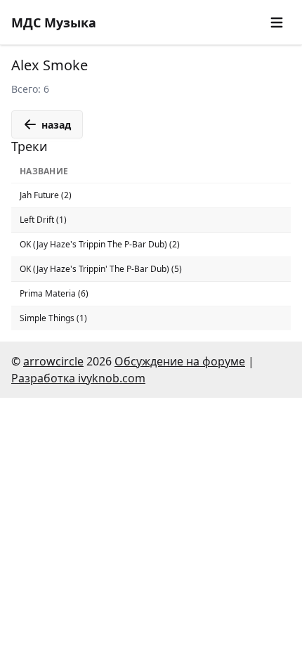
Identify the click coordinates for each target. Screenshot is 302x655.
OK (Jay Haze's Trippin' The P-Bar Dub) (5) (101, 269)
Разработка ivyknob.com (78, 378)
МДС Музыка (53, 22)
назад (56, 124)
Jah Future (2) (46, 195)
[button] (277, 22)
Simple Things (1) (53, 318)
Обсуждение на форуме (179, 361)
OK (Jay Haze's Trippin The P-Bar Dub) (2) (100, 244)
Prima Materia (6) (54, 293)
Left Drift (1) (43, 220)
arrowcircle (53, 361)
